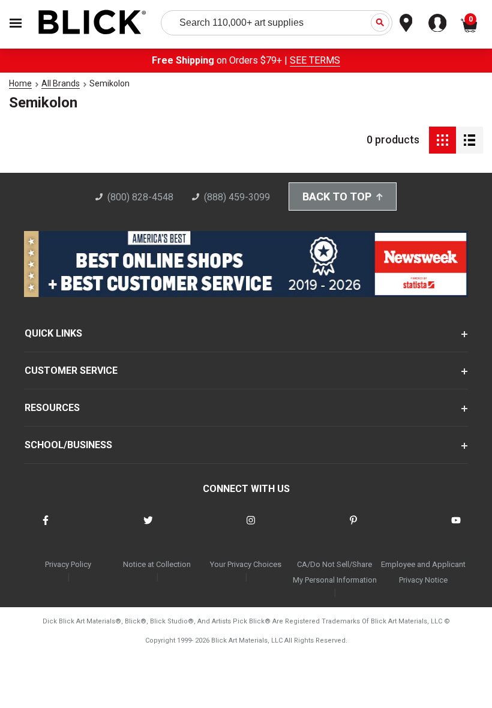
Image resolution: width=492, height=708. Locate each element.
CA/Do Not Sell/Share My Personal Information (335, 572)
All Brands (60, 83)
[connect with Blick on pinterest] (353, 527)
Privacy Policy (68, 564)
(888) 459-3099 (237, 197)
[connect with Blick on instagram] (251, 527)
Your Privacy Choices (245, 564)
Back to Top (336, 196)
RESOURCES (52, 407)
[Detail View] (469, 140)
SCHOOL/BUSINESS (68, 445)
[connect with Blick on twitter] (148, 527)
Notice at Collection (157, 564)
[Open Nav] (16, 23)
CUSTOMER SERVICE (71, 370)
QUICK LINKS (53, 333)
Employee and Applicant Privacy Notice (423, 572)
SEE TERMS (315, 60)
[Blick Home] (92, 23)
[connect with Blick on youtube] (456, 527)
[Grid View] (442, 140)
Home (20, 83)
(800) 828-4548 (140, 197)
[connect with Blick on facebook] (46, 527)
